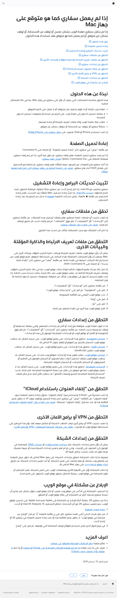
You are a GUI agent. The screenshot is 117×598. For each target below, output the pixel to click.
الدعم (105, 584)
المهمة (50, 196)
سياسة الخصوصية (64, 592)
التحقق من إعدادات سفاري (95, 64)
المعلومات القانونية (48, 592)
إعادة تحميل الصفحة (98, 46)
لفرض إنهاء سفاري (51, 158)
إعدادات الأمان (98, 346)
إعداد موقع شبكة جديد (96, 464)
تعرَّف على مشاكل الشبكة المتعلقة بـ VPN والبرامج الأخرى (43, 426)
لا (73, 575)
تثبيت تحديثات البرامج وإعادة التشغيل (88, 50)
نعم (83, 575)
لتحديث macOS (84, 192)
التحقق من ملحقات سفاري (95, 55)
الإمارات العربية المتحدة (11, 592)
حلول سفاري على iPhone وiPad (44, 132)
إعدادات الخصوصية (96, 338)
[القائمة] (3, 3)
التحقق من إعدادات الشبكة (94, 77)
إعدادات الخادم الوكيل (56, 444)
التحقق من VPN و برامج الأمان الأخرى (89, 73)
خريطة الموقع (34, 592)
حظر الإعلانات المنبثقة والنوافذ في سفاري (72, 543)
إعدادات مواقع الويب (95, 354)
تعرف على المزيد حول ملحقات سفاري (79, 224)
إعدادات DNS (35, 444)
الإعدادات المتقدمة (95, 366)
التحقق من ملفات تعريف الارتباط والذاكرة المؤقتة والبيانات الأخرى (75, 59)
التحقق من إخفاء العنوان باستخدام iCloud (87, 68)
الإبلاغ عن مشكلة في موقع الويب (91, 82)
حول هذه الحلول (100, 41)
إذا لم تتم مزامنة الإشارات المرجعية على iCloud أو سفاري (51, 547)
